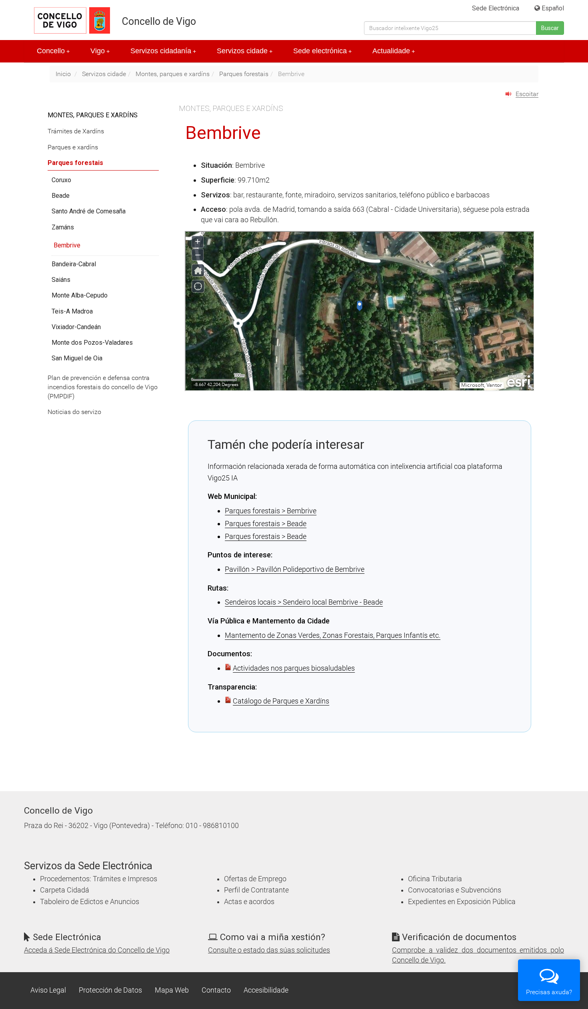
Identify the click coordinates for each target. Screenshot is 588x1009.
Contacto (216, 990)
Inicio (63, 74)
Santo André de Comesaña (89, 211)
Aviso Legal (48, 990)
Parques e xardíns (73, 147)
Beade (61, 195)
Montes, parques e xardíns (173, 74)
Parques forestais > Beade (265, 523)
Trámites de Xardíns (76, 131)
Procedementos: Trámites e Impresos (98, 879)
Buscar (550, 28)
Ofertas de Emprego (255, 879)
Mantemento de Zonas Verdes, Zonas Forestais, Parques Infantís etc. (332, 635)
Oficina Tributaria (435, 879)
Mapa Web (172, 990)
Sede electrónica (322, 51)
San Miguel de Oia (77, 358)
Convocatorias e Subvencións (454, 890)
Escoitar (527, 94)
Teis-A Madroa (72, 311)
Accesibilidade (266, 990)
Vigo (100, 51)
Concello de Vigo (159, 21)
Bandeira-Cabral (74, 264)
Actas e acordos (249, 902)
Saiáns (61, 279)
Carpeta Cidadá (64, 890)
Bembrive (67, 245)
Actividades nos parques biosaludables (294, 668)
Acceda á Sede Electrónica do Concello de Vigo (97, 950)
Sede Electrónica (495, 8)
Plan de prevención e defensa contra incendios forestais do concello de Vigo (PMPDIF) (103, 387)
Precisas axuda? (549, 992)
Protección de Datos (110, 990)
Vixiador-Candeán (76, 327)
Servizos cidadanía (163, 51)
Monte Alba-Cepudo (80, 295)
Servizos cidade (244, 51)
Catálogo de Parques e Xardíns (281, 701)
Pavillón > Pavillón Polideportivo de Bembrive (294, 569)
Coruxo (61, 180)
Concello (53, 51)
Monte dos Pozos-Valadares (92, 342)
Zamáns (63, 227)
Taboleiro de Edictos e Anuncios (89, 902)
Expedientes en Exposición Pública (462, 902)
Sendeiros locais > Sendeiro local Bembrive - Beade (304, 602)
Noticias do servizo (74, 412)
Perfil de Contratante (256, 890)
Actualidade (393, 51)
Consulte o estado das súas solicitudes (269, 950)
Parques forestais (243, 74)
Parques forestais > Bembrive (270, 511)
